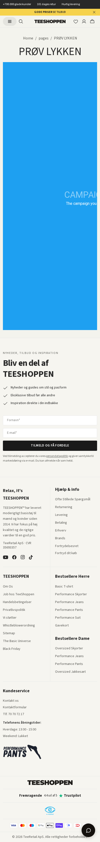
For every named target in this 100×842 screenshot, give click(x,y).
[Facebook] (14, 557)
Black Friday (11, 649)
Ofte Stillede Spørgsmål (72, 499)
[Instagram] (22, 557)
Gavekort (62, 626)
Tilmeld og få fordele (50, 445)
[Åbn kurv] (92, 21)
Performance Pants (69, 610)
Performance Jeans (69, 602)
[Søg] (21, 21)
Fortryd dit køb (66, 553)
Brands (60, 538)
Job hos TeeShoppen (18, 594)
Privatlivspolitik (14, 610)
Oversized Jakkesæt (70, 672)
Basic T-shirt (64, 587)
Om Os (8, 587)
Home (28, 38)
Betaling (61, 523)
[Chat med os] (88, 830)
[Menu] (10, 21)
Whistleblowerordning (19, 625)
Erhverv (60, 530)
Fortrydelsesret (66, 546)
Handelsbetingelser (17, 602)
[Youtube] (5, 557)
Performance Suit (68, 618)
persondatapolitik (57, 456)
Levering (61, 515)
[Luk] (94, 12)
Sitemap (9, 633)
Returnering (63, 507)
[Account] (84, 21)
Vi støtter (10, 618)
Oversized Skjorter (69, 648)
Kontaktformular (15, 707)
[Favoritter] (76, 21)
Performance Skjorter (71, 594)
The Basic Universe (17, 641)
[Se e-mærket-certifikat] (50, 810)
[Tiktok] (31, 557)
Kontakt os (11, 701)
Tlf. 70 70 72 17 (13, 714)
